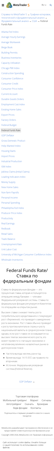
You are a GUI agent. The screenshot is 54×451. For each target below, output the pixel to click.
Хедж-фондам (20, 407)
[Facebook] (22, 420)
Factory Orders (8, 119)
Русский (42, 4)
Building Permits (9, 52)
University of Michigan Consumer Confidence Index (26, 254)
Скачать (29, 404)
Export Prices (7, 114)
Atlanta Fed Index (10, 31)
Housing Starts (8, 150)
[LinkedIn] (27, 420)
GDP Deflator (7, 135)
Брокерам (42, 404)
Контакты (36, 407)
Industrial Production (11, 161)
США (34, 21)
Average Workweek (10, 42)
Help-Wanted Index (11, 145)
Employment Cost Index (13, 104)
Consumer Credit (9, 83)
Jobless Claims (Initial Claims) (15, 171)
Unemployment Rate (11, 244)
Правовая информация (43, 435)
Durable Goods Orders (12, 99)
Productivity (7, 218)
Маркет (34, 400)
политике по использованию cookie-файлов (23, 446)
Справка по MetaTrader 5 (14, 14)
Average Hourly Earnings (13, 36)
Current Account (9, 94)
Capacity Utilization (10, 62)
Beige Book (6, 47)
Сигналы (46, 400)
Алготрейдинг (13, 404)
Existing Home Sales (11, 109)
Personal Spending (10, 202)
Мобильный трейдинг (15, 400)
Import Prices (8, 156)
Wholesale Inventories (12, 259)
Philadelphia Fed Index (12, 208)
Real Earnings (8, 223)
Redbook (5, 228)
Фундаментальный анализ (15, 21)
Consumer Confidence (12, 78)
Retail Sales (7, 233)
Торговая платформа (27, 396)
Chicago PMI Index (10, 68)
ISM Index (6, 166)
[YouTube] (31, 420)
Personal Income (9, 197)
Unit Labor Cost (9, 249)
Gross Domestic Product (13, 140)
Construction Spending (12, 73)
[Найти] (50, 5)
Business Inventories (11, 57)
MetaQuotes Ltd (25, 435)
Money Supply (8, 182)
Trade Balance (8, 239)
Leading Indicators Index (13, 176)
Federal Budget (8, 125)
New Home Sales (9, 187)
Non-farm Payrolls (10, 192)
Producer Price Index (11, 213)
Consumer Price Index (12, 88)
